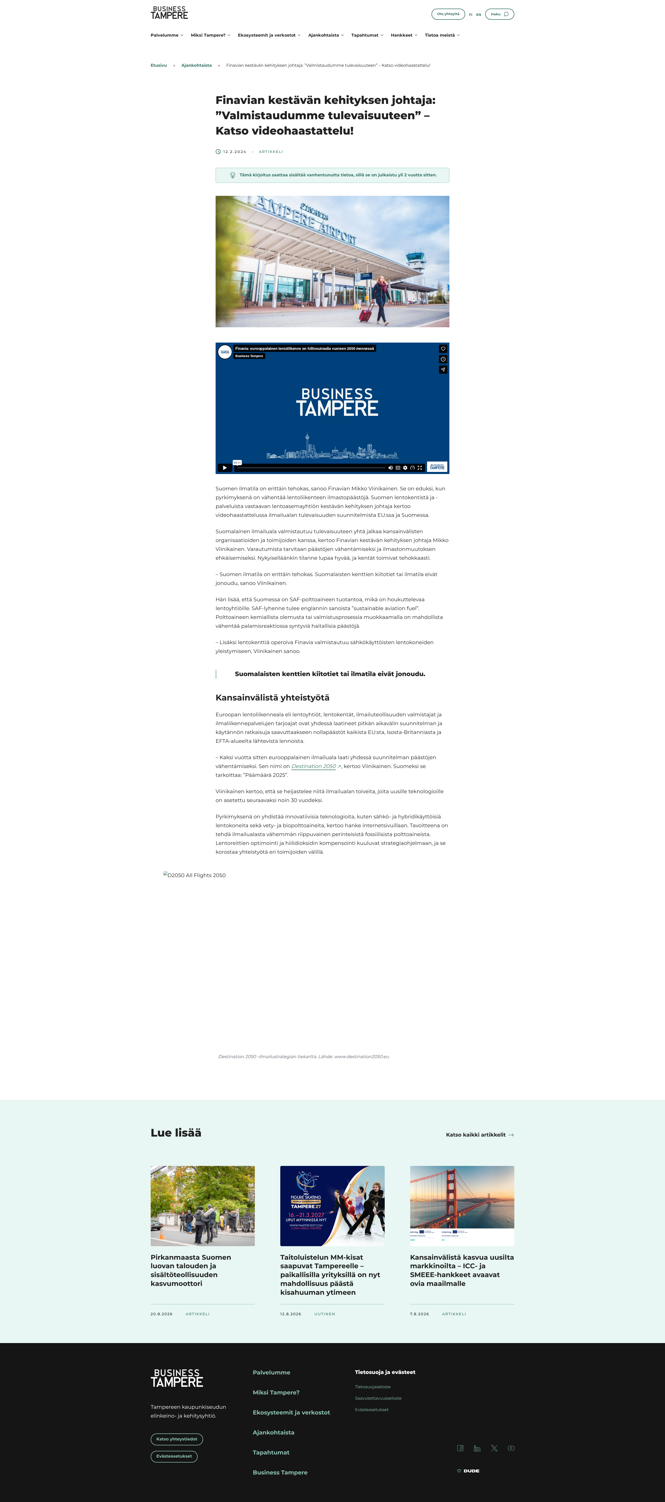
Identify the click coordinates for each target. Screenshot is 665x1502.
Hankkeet (402, 35)
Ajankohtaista (323, 35)
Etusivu (159, 65)
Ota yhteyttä (448, 14)
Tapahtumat (364, 35)
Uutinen (325, 1314)
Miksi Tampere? (208, 35)
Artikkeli (271, 151)
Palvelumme (164, 35)
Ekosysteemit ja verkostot (267, 35)
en (478, 15)
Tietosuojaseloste (373, 1387)
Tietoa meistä (440, 35)
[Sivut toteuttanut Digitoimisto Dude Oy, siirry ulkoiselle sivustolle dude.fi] (468, 1471)
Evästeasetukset (174, 1456)
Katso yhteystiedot (176, 1439)
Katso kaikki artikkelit (476, 1135)
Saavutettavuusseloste (378, 1398)
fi (471, 15)
